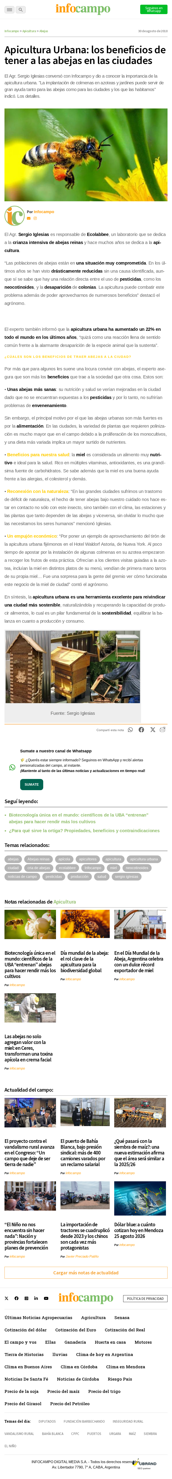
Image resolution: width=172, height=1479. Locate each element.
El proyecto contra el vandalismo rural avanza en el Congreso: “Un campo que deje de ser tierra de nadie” (29, 1152)
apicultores (88, 859)
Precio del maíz (63, 1391)
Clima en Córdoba (79, 1366)
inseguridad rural (128, 1421)
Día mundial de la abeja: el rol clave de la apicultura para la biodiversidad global (84, 962)
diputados (47, 1421)
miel (113, 868)
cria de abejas (39, 868)
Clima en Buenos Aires (28, 1366)
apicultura (113, 859)
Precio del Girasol (22, 1403)
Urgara (115, 1434)
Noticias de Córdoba (78, 1379)
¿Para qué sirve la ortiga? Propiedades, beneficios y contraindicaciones (84, 830)
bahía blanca (52, 1434)
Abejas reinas (38, 859)
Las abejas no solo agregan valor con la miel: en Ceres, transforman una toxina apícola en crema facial (28, 1048)
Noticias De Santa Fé (26, 1379)
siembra (150, 1434)
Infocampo (11, 31)
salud (101, 876)
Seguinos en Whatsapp (154, 9)
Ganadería (75, 1342)
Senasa (121, 1317)
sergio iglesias (126, 876)
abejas (13, 859)
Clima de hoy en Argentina (104, 1354)
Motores (143, 1342)
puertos (94, 1434)
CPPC (75, 1434)
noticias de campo (22, 876)
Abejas (43, 31)
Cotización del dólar (25, 1330)
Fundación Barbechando (84, 1421)
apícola (64, 859)
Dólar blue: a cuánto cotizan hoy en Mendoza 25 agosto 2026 (138, 1230)
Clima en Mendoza (125, 1366)
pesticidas (54, 876)
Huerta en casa (110, 1342)
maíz (132, 1434)
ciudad (13, 868)
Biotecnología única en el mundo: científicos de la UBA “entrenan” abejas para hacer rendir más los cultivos (30, 964)
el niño (10, 1446)
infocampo (17, 985)
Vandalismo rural (19, 1434)
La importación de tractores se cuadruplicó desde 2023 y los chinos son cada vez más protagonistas (85, 1236)
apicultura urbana (144, 859)
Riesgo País (120, 1379)
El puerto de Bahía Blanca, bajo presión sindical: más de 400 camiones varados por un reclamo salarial (82, 1152)
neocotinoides (137, 868)
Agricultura (93, 1317)
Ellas (50, 1342)
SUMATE (32, 784)
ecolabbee (67, 868)
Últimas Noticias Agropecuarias (38, 1317)
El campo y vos (20, 1342)
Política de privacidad (145, 1299)
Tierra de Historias (24, 1354)
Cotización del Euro (75, 1330)
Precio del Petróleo (70, 1403)
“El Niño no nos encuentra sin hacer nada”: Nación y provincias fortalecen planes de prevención (26, 1236)
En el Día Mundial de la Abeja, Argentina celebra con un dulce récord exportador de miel (138, 962)
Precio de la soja (21, 1391)
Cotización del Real (125, 1330)
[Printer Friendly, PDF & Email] (162, 731)
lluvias (59, 1354)
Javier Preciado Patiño (82, 1256)
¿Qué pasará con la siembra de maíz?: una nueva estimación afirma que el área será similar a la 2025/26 (139, 1152)
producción (79, 876)
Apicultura (29, 31)
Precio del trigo (104, 1391)
